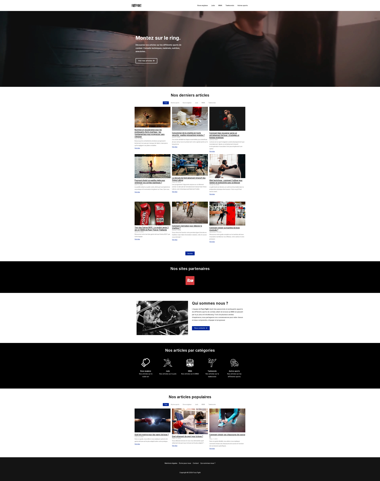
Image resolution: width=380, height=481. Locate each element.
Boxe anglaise (202, 5)
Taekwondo (230, 5)
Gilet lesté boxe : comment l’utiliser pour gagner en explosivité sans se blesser (225, 181)
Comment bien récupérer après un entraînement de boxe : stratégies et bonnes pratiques (224, 135)
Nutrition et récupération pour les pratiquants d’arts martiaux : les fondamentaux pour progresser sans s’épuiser (150, 133)
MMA (220, 5)
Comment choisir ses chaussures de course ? (227, 435)
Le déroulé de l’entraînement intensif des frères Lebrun (189, 179)
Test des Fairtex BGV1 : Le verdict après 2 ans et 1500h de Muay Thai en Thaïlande (152, 228)
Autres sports (243, 5)
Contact (196, 463)
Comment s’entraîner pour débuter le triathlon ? (187, 227)
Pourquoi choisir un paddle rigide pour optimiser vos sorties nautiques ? (150, 181)
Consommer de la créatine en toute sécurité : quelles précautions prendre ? (188, 134)
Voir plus (190, 253)
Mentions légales (171, 463)
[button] (146, 60)
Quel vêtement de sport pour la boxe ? (187, 436)
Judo (213, 5)
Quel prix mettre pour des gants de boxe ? (152, 434)
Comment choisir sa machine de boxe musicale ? (224, 228)
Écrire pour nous (185, 463)
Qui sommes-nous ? (207, 463)
